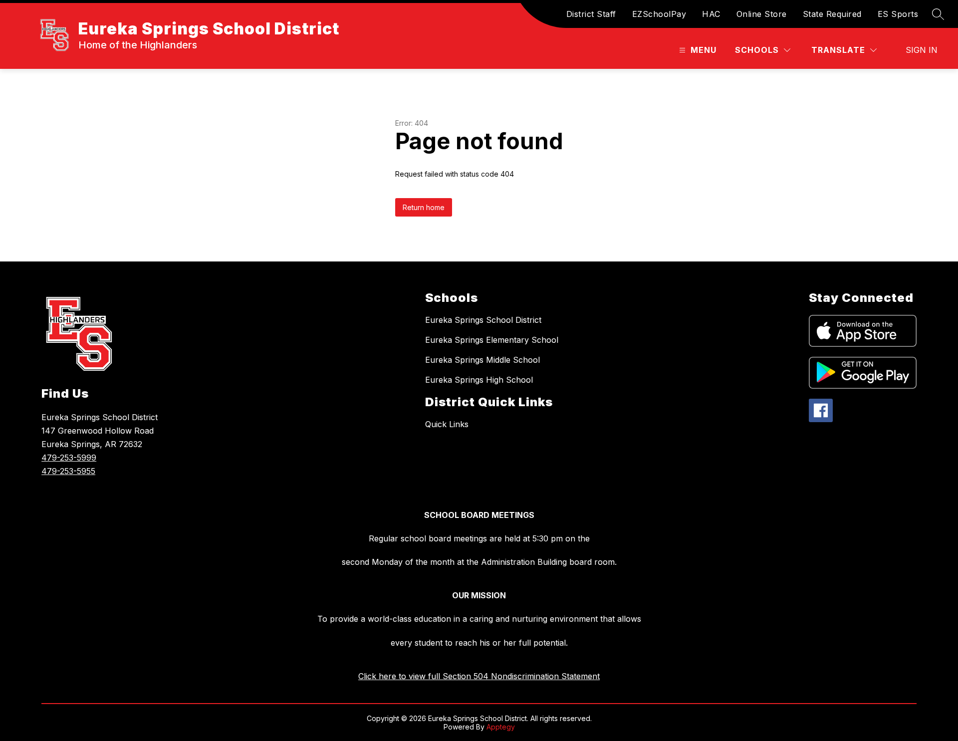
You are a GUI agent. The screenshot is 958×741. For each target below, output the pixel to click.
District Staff (591, 14)
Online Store (761, 14)
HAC (711, 14)
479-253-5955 (68, 471)
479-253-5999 (68, 458)
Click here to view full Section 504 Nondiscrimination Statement (479, 676)
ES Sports (898, 14)
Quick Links (447, 424)
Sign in (922, 50)
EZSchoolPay (659, 14)
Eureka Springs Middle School (482, 360)
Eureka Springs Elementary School (491, 340)
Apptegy (500, 727)
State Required (832, 14)
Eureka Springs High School (479, 380)
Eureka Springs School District (483, 320)
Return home (424, 207)
